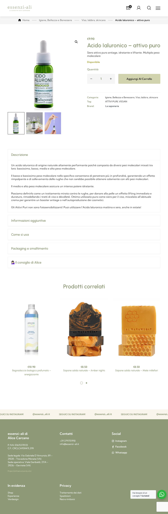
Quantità (92, 69)
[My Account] (138, 8)
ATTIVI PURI (111, 101)
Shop (10, 492)
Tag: (89, 101)
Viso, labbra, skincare (147, 97)
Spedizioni (65, 495)
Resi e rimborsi (67, 499)
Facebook (121, 446)
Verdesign (13, 499)
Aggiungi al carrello (139, 78)
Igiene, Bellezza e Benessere (120, 97)
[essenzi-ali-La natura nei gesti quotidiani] (20, 8)
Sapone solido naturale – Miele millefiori (136, 370)
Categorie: (93, 97)
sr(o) (29, 471)
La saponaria (112, 106)
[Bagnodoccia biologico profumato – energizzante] (31, 330)
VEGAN (123, 101)
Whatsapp (121, 452)
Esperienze (13, 495)
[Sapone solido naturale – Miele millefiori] (136, 330)
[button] (76, 42)
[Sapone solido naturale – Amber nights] (84, 330)
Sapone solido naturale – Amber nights (84, 370)
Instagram (121, 440)
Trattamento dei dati (70, 492)
